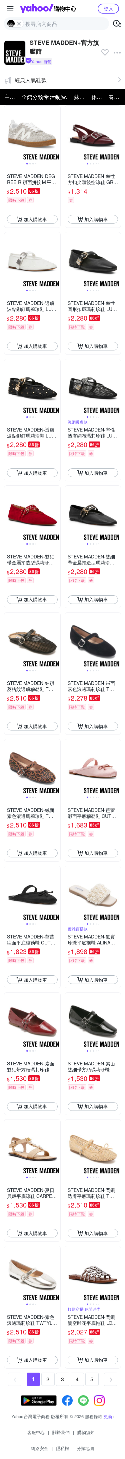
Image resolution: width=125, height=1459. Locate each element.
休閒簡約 (98, 97)
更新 (108, 1416)
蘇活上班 (80, 97)
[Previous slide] (8, 133)
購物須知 (86, 1432)
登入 (108, 8)
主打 (9, 97)
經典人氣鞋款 (31, 80)
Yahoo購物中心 (48, 8)
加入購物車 (35, 219)
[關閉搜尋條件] (19, 24)
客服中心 (36, 1432)
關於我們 (61, 1432)
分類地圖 (85, 1448)
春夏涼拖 (115, 97)
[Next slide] (56, 133)
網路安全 (39, 1448)
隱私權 (62, 1448)
